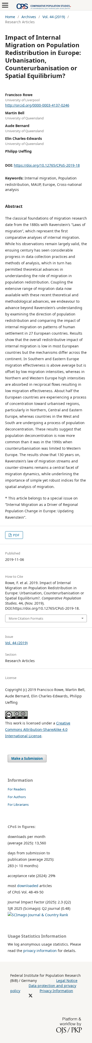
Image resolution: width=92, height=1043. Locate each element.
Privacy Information (56, 990)
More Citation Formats (26, 618)
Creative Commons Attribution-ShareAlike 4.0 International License (37, 729)
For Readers (17, 789)
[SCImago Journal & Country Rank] (38, 914)
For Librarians (18, 804)
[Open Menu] (5, 5)
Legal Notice (66, 980)
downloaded (27, 885)
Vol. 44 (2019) (53, 16)
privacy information (40, 950)
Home (10, 16)
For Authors (17, 797)
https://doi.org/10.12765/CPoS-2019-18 (47, 165)
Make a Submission (27, 758)
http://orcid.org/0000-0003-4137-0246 (37, 105)
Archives (28, 16)
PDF (15, 535)
